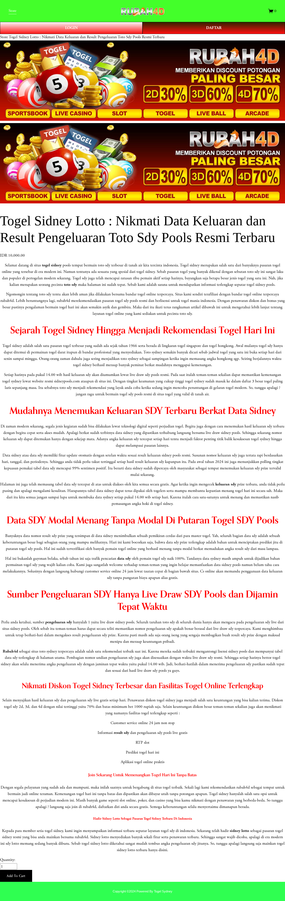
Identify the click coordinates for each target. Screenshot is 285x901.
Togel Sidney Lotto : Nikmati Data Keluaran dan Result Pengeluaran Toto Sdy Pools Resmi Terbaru (87, 37)
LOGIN (71, 27)
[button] (16, 876)
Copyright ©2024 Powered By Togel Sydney (142, 891)
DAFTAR (214, 27)
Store (4, 37)
